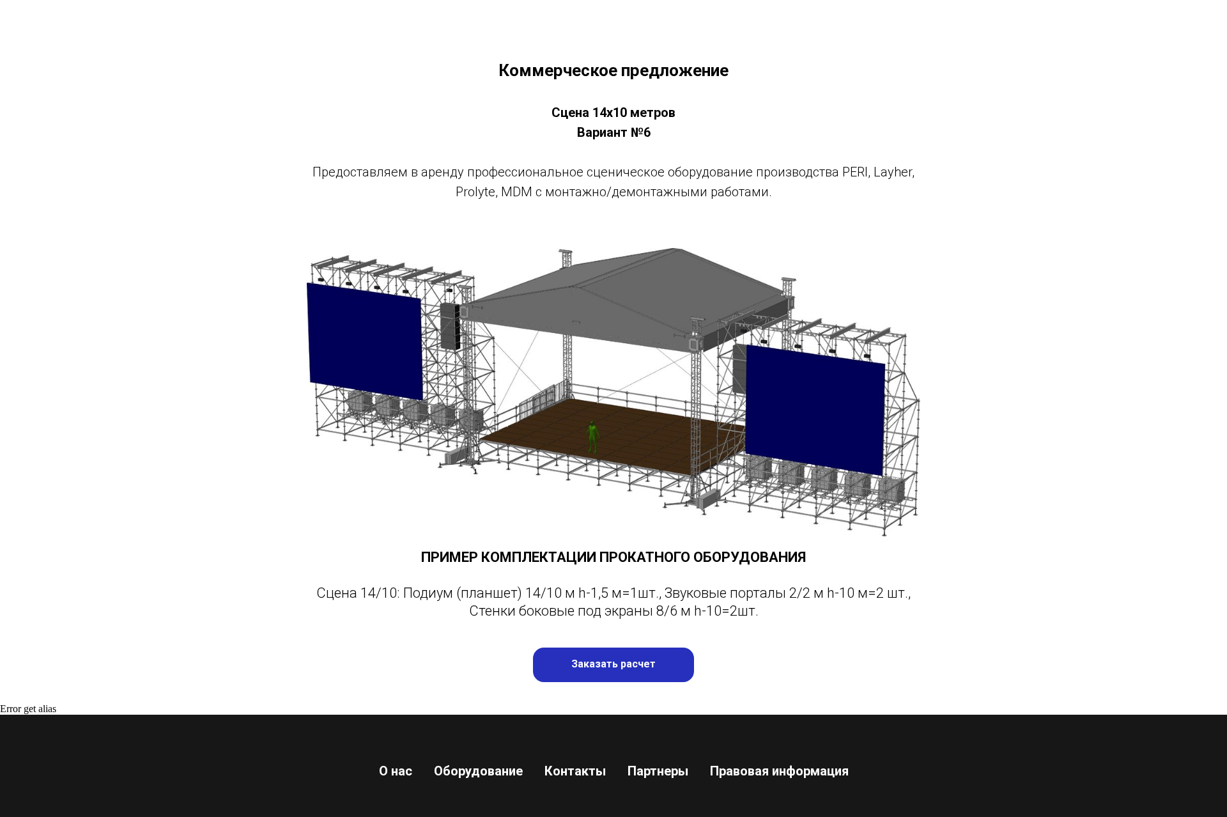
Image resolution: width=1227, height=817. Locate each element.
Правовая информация (779, 771)
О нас (395, 771)
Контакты (575, 771)
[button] (613, 665)
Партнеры (658, 771)
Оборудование (478, 771)
